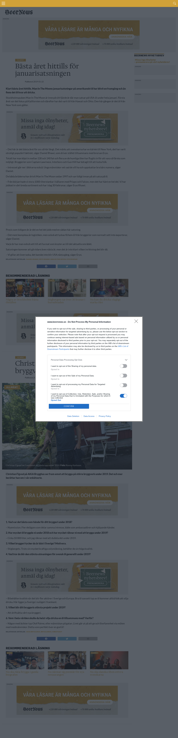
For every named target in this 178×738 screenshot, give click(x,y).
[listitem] (89, 359)
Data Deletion (73, 416)
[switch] (123, 366)
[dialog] (89, 369)
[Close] (137, 322)
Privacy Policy (105, 416)
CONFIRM (69, 406)
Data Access (89, 416)
